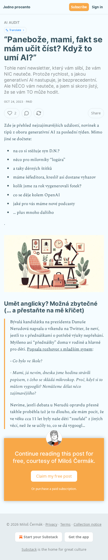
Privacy (51, 524)
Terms (65, 524)
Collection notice (87, 524)
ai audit (12, 22)
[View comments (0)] (27, 113)
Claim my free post (54, 476)
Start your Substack (41, 536)
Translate (15, 30)
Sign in (97, 7)
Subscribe (79, 7)
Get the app (79, 536)
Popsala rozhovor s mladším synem (59, 349)
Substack (29, 549)
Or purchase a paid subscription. (54, 489)
